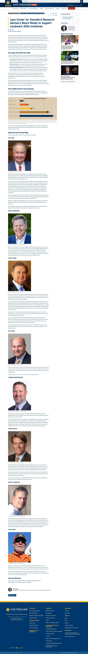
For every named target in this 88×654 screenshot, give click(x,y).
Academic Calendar (50, 610)
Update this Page (33, 617)
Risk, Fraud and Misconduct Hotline (53, 643)
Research (58, 8)
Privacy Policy (49, 640)
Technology (32, 608)
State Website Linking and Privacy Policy (51, 646)
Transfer (67, 610)
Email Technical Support (34, 610)
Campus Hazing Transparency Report (54, 631)
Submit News (71, 8)
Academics (48, 608)
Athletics (41, 8)
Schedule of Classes (33, 625)
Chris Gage (11, 29)
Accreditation (49, 613)
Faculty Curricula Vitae (51, 615)
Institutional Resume (50, 617)
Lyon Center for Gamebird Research (32, 13)
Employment (68, 630)
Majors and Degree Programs (52, 622)
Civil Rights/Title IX (50, 633)
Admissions (68, 608)
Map (66, 620)
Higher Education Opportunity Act (53, 638)
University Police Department (33, 631)
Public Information (69, 625)
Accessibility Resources (51, 629)
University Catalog (33, 627)
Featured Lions (64, 8)
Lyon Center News (25, 1)
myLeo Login (32, 623)
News (20, 1)
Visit (66, 618)
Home (16, 1)
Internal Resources (33, 613)
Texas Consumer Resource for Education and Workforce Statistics (72, 633)
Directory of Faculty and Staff (71, 627)
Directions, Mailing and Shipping (69, 652)
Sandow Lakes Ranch (40, 248)
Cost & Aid (67, 613)
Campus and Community (49, 8)
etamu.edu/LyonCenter (31, 580)
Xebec (27, 247)
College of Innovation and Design (14, 31)
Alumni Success (15, 8)
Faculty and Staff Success (33, 8)
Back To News (12, 595)
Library (47, 620)
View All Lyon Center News (67, 81)
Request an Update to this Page (36, 615)
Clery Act (48, 636)
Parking (66, 623)
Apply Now (67, 615)
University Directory (17, 619)
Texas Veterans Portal (70, 636)
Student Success (23, 8)
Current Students (34, 620)
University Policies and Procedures (52, 626)
